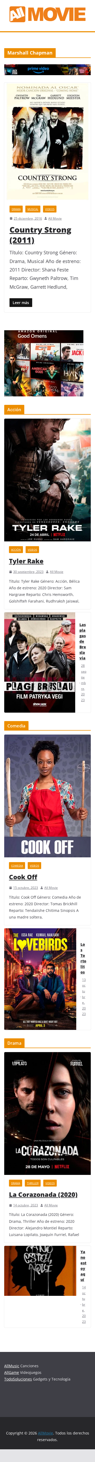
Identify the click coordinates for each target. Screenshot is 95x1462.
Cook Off (23, 876)
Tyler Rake (26, 560)
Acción (16, 549)
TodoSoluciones (18, 1379)
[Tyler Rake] (47, 480)
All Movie (55, 218)
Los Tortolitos (83, 958)
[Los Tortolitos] (40, 979)
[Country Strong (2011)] (47, 141)
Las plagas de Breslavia (82, 641)
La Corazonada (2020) (43, 1194)
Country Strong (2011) (40, 234)
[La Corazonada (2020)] (47, 1113)
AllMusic (11, 1365)
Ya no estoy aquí (83, 1265)
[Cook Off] (47, 796)
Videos (49, 209)
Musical (32, 209)
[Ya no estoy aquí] (40, 1287)
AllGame (11, 1372)
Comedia (17, 865)
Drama (16, 209)
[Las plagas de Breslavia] (39, 662)
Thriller (33, 1183)
